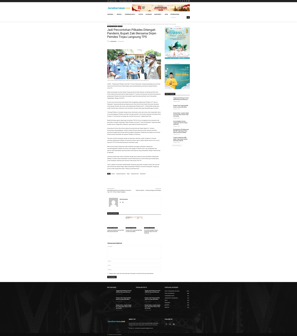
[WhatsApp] (129, 45)
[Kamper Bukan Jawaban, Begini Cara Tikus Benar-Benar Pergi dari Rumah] (168, 115)
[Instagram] (182, 1)
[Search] (188, 17)
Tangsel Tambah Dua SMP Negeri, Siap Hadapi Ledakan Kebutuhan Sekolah (180, 139)
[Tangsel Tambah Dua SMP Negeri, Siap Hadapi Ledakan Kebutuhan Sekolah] (168, 139)
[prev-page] (108, 237)
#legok (128, 173)
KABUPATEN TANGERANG (126, 24)
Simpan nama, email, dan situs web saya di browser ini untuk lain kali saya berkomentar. (131, 273)
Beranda (109, 24)
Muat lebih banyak (177, 145)
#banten (113, 173)
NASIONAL (120, 26)
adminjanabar (113, 41)
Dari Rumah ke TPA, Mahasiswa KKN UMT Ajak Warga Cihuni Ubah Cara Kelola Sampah (181, 131)
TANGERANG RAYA (116, 24)
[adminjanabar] (108, 41)
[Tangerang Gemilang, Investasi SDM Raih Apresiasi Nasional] (115, 222)
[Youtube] (189, 1)
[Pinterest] (125, 45)
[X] (185, 1)
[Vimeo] (187, 1)
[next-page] (111, 237)
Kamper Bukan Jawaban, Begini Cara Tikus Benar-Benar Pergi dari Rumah (181, 114)
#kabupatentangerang (120, 173)
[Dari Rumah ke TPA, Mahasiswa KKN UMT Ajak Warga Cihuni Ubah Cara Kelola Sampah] (168, 131)
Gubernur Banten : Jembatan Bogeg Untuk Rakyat (148, 190)
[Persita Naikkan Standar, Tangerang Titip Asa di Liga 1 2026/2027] (168, 123)
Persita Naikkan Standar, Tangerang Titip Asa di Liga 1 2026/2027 (180, 123)
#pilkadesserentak (135, 173)
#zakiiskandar (143, 173)
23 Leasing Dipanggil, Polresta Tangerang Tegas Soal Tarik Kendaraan (151, 232)
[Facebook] (180, 1)
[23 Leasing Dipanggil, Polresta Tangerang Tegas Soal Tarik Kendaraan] (152, 222)
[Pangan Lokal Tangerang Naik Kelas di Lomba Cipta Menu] (134, 222)
